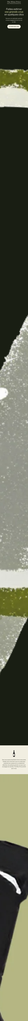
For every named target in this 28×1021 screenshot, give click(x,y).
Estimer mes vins (14, 26)
